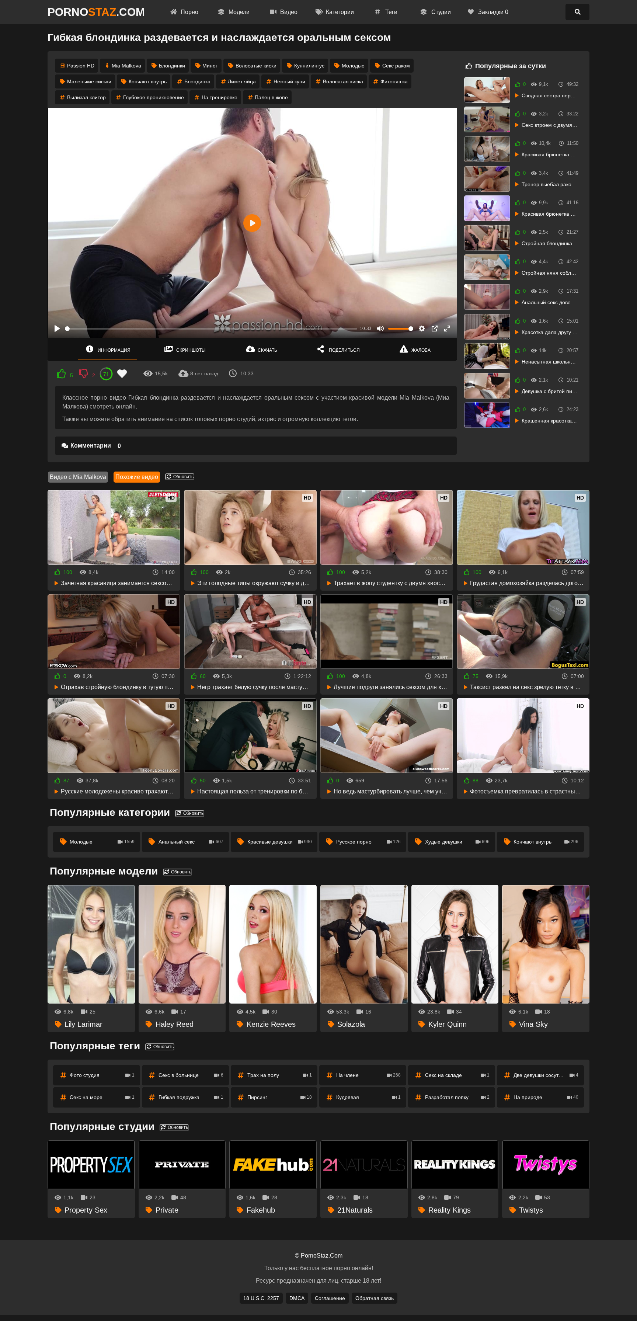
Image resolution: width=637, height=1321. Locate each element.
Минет (210, 66)
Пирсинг (279, 1097)
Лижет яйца (242, 81)
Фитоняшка (394, 81)
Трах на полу (279, 1075)
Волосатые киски (256, 66)
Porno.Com (96, 12)
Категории (339, 12)
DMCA (296, 1298)
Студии (440, 12)
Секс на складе (457, 1075)
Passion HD (80, 66)
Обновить (183, 476)
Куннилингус (309, 66)
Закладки (492, 12)
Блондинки (172, 66)
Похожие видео (136, 477)
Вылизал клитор (86, 97)
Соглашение (330, 1298)
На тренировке (219, 97)
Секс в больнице (191, 1075)
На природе (546, 1097)
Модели (238, 12)
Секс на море (102, 1097)
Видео (288, 12)
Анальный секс (191, 842)
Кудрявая (368, 1097)
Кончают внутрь (148, 81)
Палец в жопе (271, 97)
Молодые (353, 66)
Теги (390, 12)
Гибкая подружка (191, 1097)
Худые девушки (457, 842)
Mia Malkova (126, 66)
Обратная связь (374, 1298)
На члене (368, 1075)
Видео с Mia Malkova (78, 477)
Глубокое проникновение (153, 97)
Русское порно (368, 842)
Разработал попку (457, 1097)
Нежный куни (289, 81)
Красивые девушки (279, 842)
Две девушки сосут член (546, 1075)
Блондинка (197, 81)
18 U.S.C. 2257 (261, 1298)
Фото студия (102, 1075)
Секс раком (396, 66)
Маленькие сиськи (89, 81)
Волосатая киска (343, 81)
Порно (188, 12)
